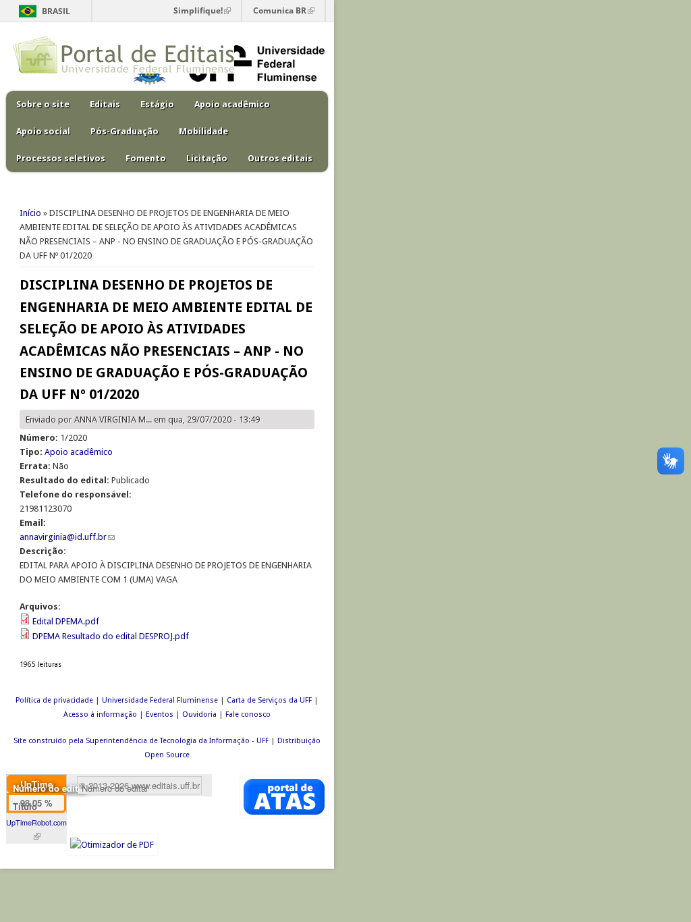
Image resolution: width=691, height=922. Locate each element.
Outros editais (280, 158)
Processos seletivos (60, 158)
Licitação (206, 158)
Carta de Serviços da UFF (269, 700)
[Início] (123, 70)
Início (30, 213)
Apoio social (43, 131)
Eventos (159, 714)
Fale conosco (248, 714)
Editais (105, 104)
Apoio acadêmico (232, 104)
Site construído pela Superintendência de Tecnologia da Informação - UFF (141, 740)
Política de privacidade (54, 700)
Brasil (56, 11)
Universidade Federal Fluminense (160, 700)
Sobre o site (43, 104)
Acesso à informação (100, 714)
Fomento (146, 158)
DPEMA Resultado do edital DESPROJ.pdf (110, 636)
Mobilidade (203, 131)
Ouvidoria (199, 714)
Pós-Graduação (124, 131)
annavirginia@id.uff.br (67, 537)
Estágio (157, 104)
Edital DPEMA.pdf (65, 621)
